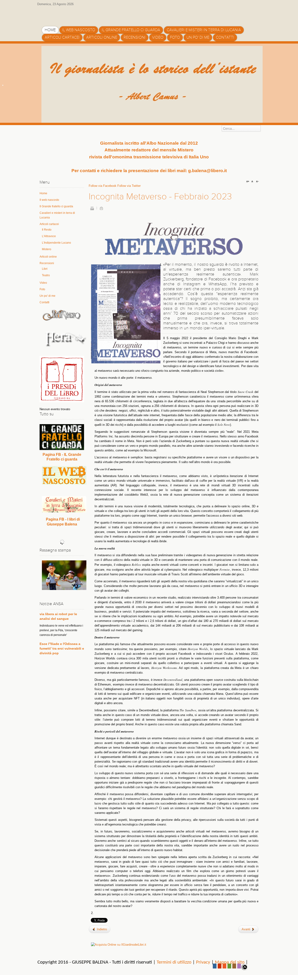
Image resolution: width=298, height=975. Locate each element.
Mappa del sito (229, 962)
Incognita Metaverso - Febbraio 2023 (160, 196)
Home (43, 193)
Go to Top (244, 967)
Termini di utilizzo (174, 962)
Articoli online (48, 256)
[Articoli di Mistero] (62, 315)
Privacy (203, 962)
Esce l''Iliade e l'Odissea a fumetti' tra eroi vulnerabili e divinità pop (62, 629)
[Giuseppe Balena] (61, 15)
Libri (44, 268)
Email (101, 208)
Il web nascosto (49, 199)
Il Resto (46, 229)
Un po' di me (47, 295)
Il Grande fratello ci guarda (56, 206)
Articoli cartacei (49, 224)
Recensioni (47, 263)
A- (257, 182)
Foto (42, 289)
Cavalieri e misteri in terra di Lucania (57, 215)
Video (43, 282)
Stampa (92, 208)
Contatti (44, 302)
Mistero (46, 249)
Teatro (46, 275)
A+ (248, 182)
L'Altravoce (49, 236)
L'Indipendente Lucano (56, 242)
